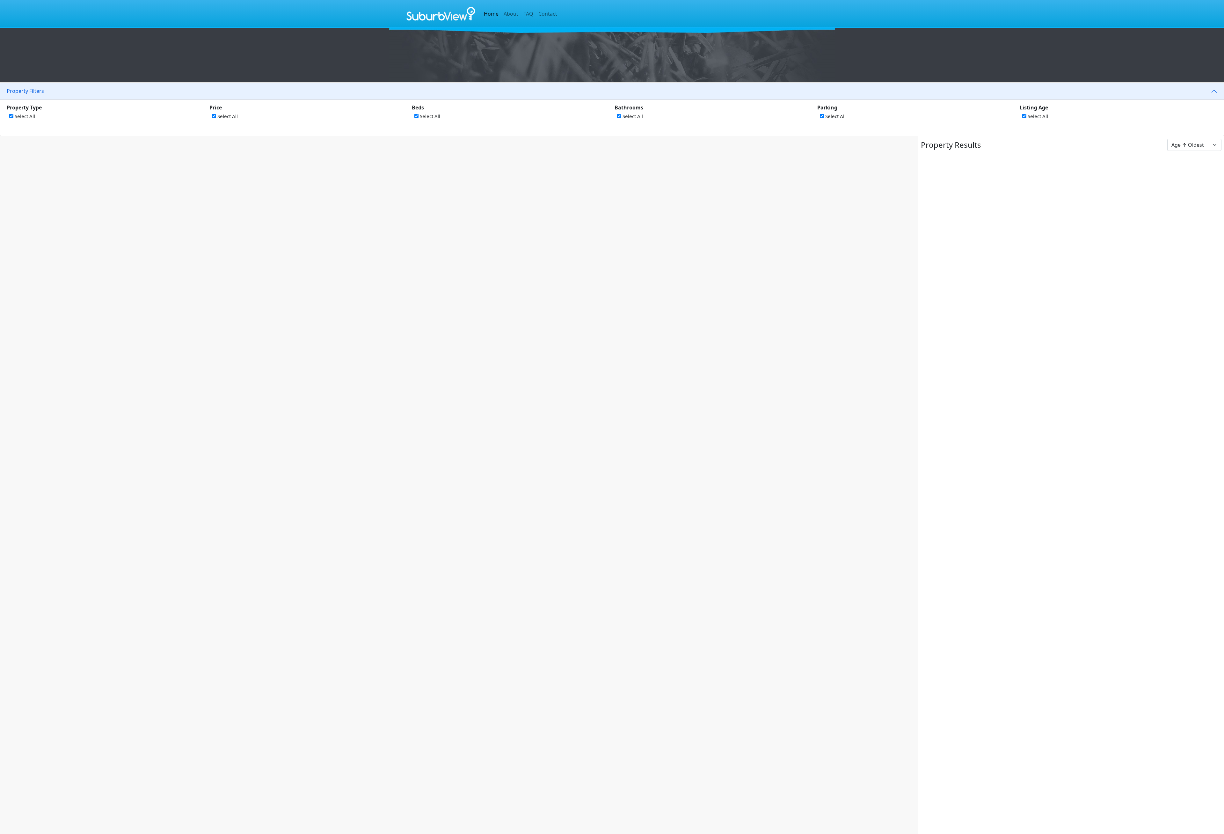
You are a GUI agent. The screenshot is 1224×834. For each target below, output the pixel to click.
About (511, 13)
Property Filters (25, 90)
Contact (547, 13)
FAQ (528, 13)
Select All (24, 116)
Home (491, 13)
